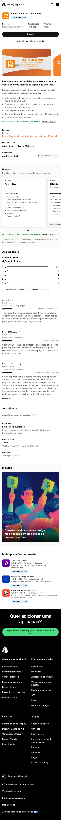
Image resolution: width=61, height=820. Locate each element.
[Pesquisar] (52, 4)
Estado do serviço (40, 762)
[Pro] (31, 230)
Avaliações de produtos (43, 677)
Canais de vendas (11, 666)
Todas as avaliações (39, 290)
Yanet (46, 27)
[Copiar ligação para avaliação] (12, 300)
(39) (34, 27)
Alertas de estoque (19, 561)
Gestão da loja (9, 697)
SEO (33, 695)
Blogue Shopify (9, 739)
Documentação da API (13, 729)
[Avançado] (33, 230)
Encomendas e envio (12, 682)
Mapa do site (8, 805)
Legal (34, 757)
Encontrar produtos (11, 671)
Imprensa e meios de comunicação (41, 740)
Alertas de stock (10, 156)
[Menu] (57, 4)
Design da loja (9, 687)
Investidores (37, 734)
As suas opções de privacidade (17, 812)
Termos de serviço (11, 791)
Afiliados (35, 752)
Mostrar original (49, 121)
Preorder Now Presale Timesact (24, 590)
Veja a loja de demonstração (31, 41)
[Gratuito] (28, 230)
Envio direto (37, 666)
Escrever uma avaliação (14, 290)
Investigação (8, 744)
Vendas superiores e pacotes (41, 683)
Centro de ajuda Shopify (14, 723)
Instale (30, 34)
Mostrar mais (7, 398)
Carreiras (35, 729)
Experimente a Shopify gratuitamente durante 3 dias (30, 632)
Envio (34, 700)
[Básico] (29, 230)
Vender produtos (10, 677)
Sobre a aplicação (40, 723)
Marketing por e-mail (41, 690)
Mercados (36, 671)
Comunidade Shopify (12, 734)
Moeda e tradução (40, 705)
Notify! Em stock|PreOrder (22, 577)
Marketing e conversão (13, 692)
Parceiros (36, 747)
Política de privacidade (13, 427)
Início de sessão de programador (18, 784)
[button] (30, 566)
